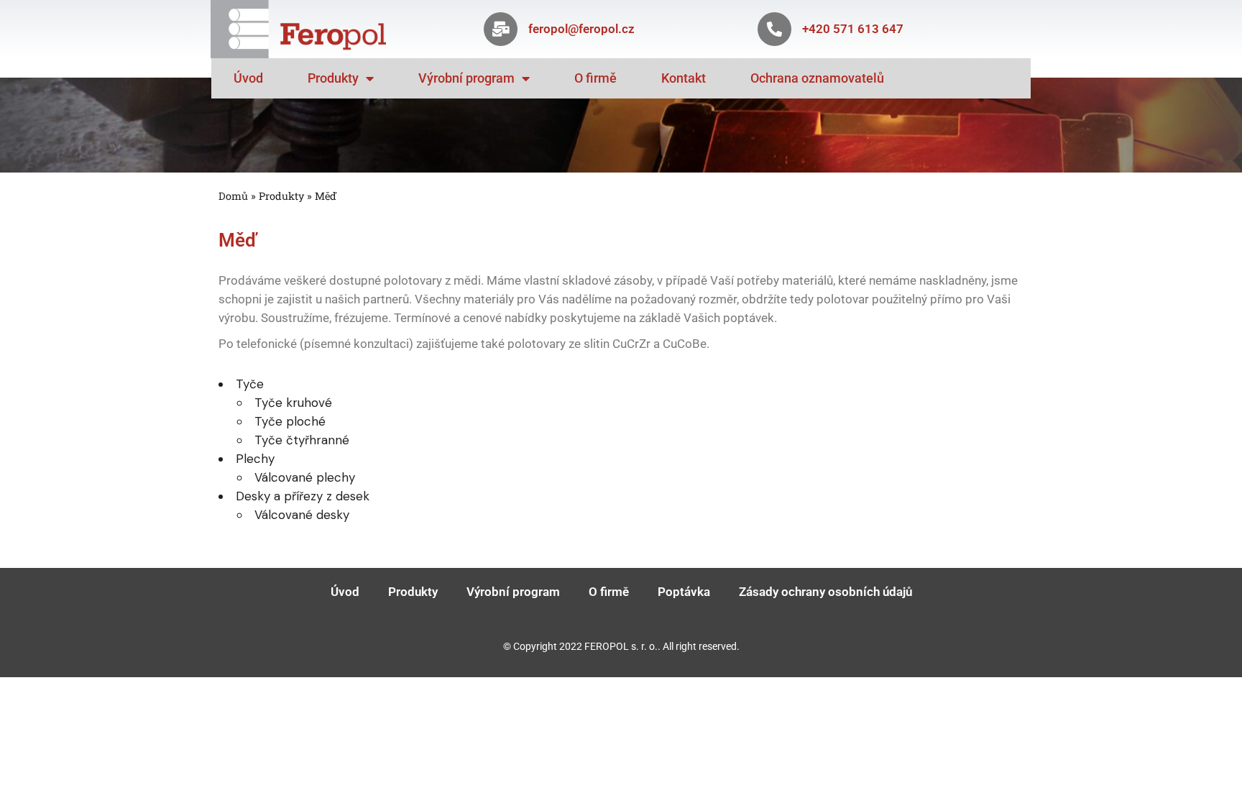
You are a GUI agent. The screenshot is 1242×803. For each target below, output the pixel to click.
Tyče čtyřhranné (301, 440)
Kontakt (683, 78)
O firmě (595, 78)
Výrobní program (466, 78)
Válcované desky (301, 515)
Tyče (250, 384)
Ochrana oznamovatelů (817, 78)
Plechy (255, 459)
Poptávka (684, 591)
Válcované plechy (304, 477)
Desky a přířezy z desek (302, 496)
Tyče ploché (290, 421)
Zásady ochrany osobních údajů (825, 591)
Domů (233, 196)
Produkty (333, 78)
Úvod (248, 78)
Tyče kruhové (293, 402)
